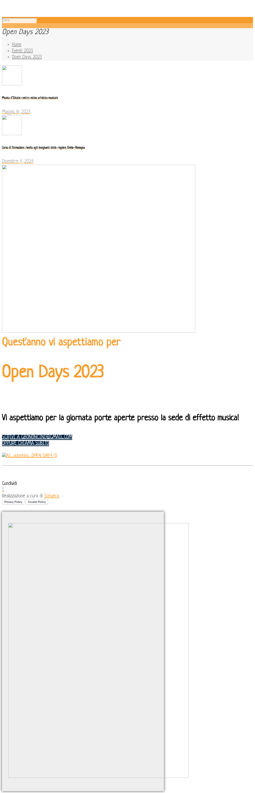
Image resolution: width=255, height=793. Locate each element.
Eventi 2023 (22, 51)
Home (16, 45)
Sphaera (51, 496)
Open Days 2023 (27, 57)
